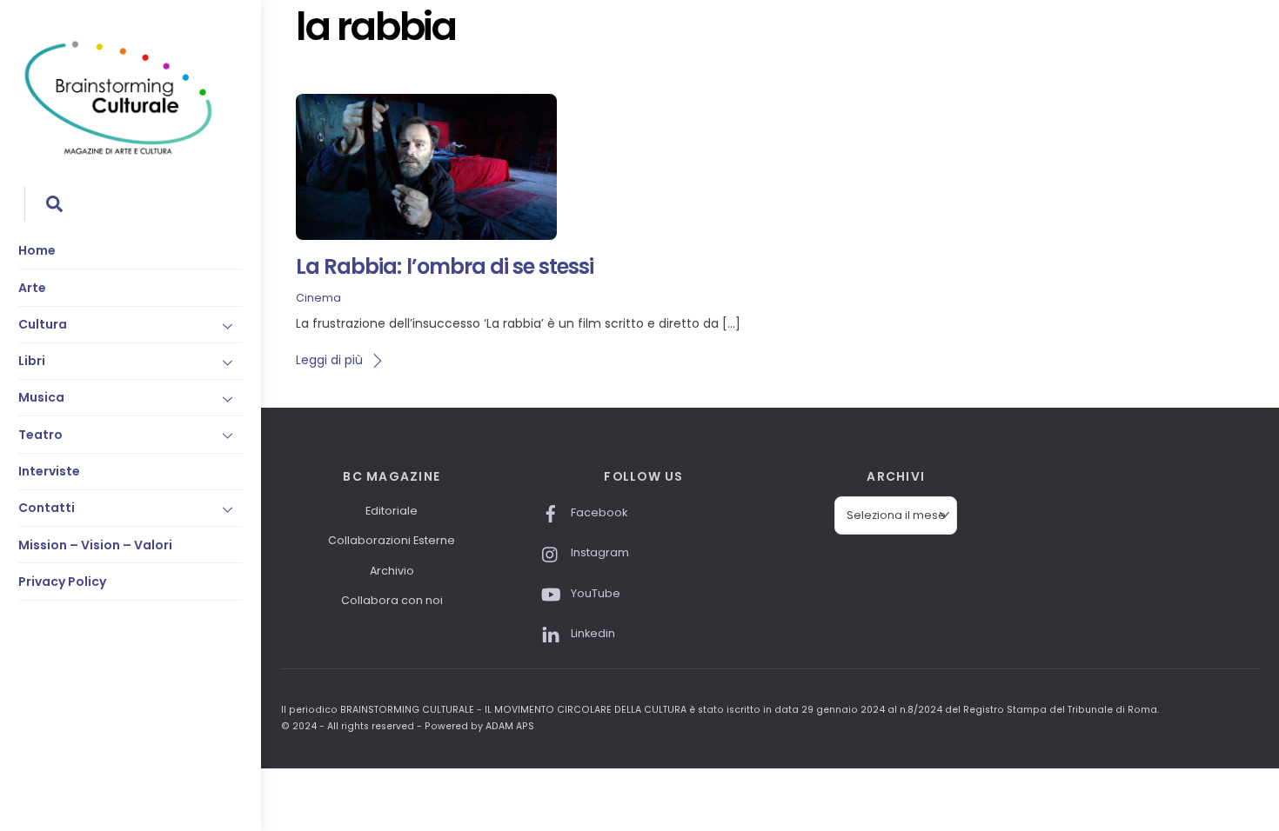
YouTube (594, 593)
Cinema (318, 297)
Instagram (598, 552)
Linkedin (591, 633)
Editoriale (391, 510)
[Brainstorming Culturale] (118, 151)
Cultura (42, 324)
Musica (41, 397)
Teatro (40, 434)
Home (37, 250)
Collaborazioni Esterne (391, 540)
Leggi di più (329, 360)
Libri (31, 360)
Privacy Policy (62, 581)
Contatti (46, 507)
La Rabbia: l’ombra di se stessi (445, 266)
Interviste (49, 471)
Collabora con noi (392, 600)
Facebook (597, 512)
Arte (32, 287)
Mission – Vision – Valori (95, 545)
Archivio (392, 570)
